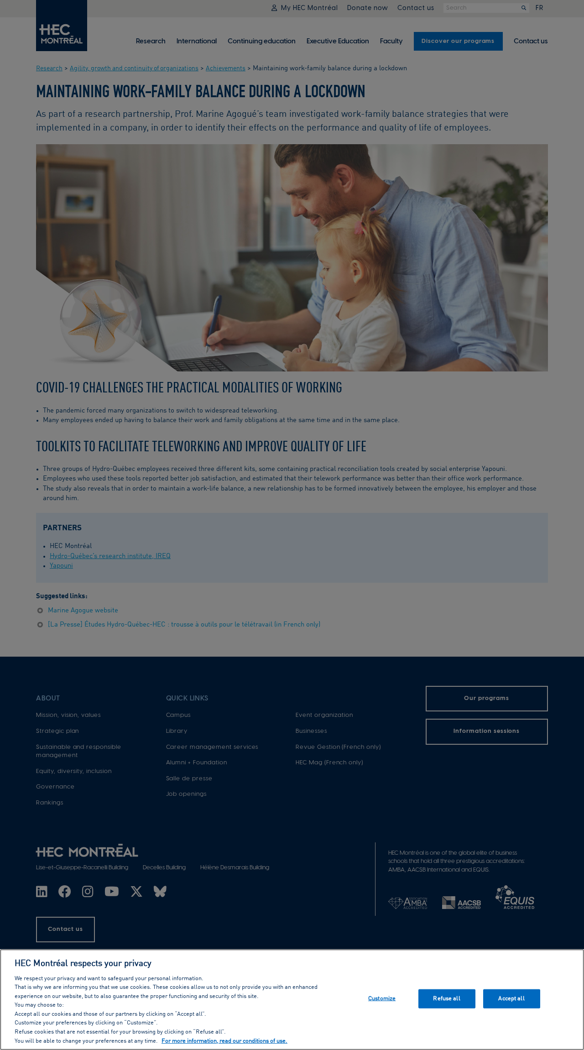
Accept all (511, 999)
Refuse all (446, 999)
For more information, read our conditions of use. (224, 1041)
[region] (292, 999)
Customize (382, 999)
